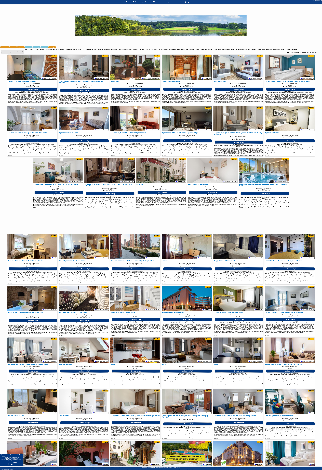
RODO (15, 462)
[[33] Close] (187, 350)
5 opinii (190, 374)
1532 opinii (194, 92)
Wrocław (53, 56)
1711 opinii (195, 322)
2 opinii (241, 374)
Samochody (36, 47)
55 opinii (304, 374)
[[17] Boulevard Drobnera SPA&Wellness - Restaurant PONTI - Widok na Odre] (264, 170)
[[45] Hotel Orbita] (187, 453)
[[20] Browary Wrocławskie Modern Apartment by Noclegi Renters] (135, 246)
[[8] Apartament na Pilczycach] (84, 118)
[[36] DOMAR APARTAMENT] (32, 401)
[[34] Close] (238, 350)
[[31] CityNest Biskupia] (84, 350)
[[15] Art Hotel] (161, 170)
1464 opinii (165, 196)
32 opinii (152, 272)
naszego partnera (38, 102)
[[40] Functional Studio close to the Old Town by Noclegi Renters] (238, 401)
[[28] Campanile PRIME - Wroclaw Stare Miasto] (238, 298)
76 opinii (149, 144)
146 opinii (89, 426)
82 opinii (296, 144)
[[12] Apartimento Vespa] (290, 118)
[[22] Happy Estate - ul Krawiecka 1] (238, 246)
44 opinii (48, 144)
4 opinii (102, 94)
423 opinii (140, 92)
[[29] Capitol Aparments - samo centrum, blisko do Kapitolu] (290, 298)
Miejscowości (21, 47)
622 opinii (244, 92)
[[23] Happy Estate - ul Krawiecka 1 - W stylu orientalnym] (290, 246)
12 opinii (306, 92)
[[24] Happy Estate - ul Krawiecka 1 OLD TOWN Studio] (32, 298)
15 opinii (304, 272)
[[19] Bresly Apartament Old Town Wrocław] (84, 246)
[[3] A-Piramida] (135, 67)
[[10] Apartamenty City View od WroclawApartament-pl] (187, 118)
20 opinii (254, 426)
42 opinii (43, 92)
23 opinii (75, 196)
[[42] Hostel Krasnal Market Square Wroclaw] (32, 453)
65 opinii (92, 144)
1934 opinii (200, 144)
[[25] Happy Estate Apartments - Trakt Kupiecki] (84, 298)
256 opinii (39, 426)
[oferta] (42, 78)
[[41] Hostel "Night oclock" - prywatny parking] (290, 401)
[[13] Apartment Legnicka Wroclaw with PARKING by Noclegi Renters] (58, 170)
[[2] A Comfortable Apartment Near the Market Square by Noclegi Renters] (84, 67)
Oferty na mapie (13, 47)
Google (3, 456)
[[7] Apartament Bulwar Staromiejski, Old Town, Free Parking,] (32, 118)
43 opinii (190, 272)
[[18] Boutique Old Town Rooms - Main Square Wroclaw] (32, 246)
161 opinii (247, 272)
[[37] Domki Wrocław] (84, 401)
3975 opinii (250, 322)
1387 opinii (285, 197)
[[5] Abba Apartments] (238, 67)
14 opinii (145, 322)
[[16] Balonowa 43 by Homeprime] (212, 170)
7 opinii (221, 196)
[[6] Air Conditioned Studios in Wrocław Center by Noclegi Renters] (290, 67)
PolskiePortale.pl (9, 469)
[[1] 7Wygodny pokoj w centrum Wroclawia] (32, 67)
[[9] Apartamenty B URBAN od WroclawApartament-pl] (135, 118)
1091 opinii (95, 324)
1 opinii (90, 374)
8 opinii (208, 427)
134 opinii (132, 197)
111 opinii (261, 145)
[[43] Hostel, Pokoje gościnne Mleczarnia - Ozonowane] (84, 453)
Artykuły (52, 47)
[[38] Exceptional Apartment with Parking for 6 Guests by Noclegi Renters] (135, 401)
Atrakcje (44, 47)
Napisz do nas (177, 467)
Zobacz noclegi (33, 89)
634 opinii (301, 427)
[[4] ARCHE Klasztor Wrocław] (187, 67)
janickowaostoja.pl (317, 0)
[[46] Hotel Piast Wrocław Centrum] (238, 453)
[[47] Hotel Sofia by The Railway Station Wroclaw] (290, 453)
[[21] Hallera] (187, 246)
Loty (29, 47)
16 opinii (48, 374)
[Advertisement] (161, 222)
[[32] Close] (135, 350)
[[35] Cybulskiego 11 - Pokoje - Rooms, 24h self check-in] (290, 350)
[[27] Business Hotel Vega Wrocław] (187, 298)
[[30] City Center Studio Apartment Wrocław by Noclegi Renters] (32, 350)
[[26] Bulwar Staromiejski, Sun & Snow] (135, 298)
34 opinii (153, 426)
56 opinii (95, 272)
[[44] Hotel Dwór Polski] (135, 453)
